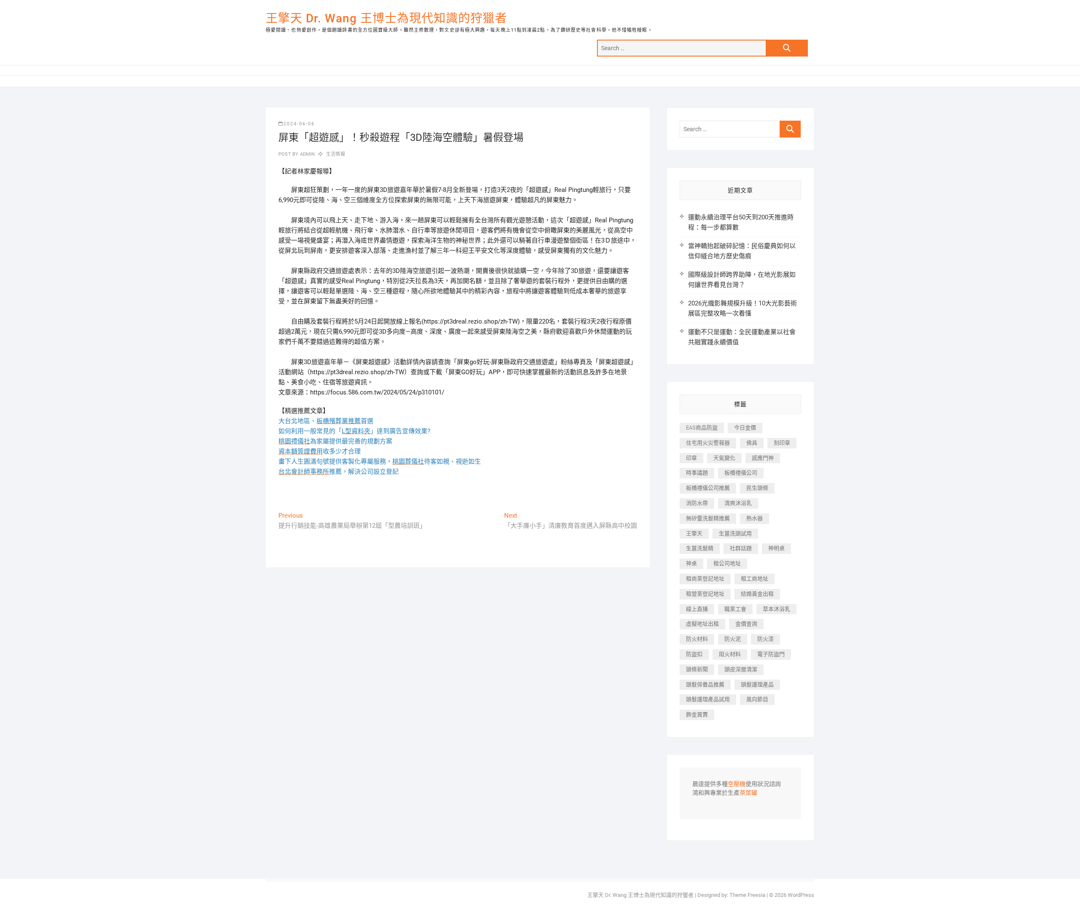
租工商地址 (754, 578)
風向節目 (757, 699)
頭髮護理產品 (757, 684)
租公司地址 (727, 563)
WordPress (801, 895)
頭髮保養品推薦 (705, 684)
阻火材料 (730, 654)
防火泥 (732, 639)
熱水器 (754, 518)
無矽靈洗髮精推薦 (708, 518)
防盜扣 (694, 654)
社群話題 (741, 548)
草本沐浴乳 (776, 609)
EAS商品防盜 (702, 427)
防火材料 (697, 639)
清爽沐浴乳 (738, 503)
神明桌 (776, 548)
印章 (691, 458)
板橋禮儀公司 (740, 473)
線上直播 (697, 609)
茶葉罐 (748, 793)
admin (306, 154)
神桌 (691, 563)
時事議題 (697, 473)
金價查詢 (746, 624)
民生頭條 (757, 488)
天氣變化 (724, 458)
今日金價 (745, 427)
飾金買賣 (697, 714)
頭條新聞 (697, 669)
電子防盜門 (771, 654)
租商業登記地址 (705, 578)
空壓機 (736, 784)
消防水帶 (697, 503)
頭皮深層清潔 (740, 669)
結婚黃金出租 (757, 594)
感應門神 (763, 458)
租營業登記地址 (705, 594)
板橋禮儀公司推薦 (708, 488)
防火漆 (765, 639)
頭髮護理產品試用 (708, 699)
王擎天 (694, 533)
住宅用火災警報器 (708, 443)
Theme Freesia (747, 895)
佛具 (751, 443)
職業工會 (735, 609)
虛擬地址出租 (702, 624)
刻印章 (782, 443)
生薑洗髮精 (699, 548)
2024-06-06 (299, 124)
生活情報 (335, 154)
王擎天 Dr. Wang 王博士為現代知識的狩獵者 (386, 18)
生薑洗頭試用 (735, 533)
